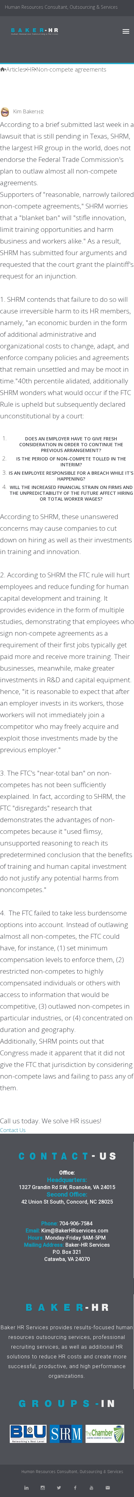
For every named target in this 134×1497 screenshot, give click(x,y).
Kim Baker (24, 111)
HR (40, 112)
